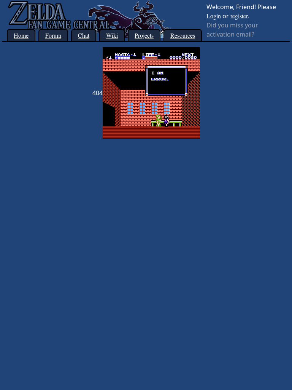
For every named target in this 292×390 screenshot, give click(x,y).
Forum (53, 35)
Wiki (112, 35)
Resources (182, 35)
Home (21, 35)
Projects (144, 35)
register (239, 16)
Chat (83, 35)
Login (213, 16)
